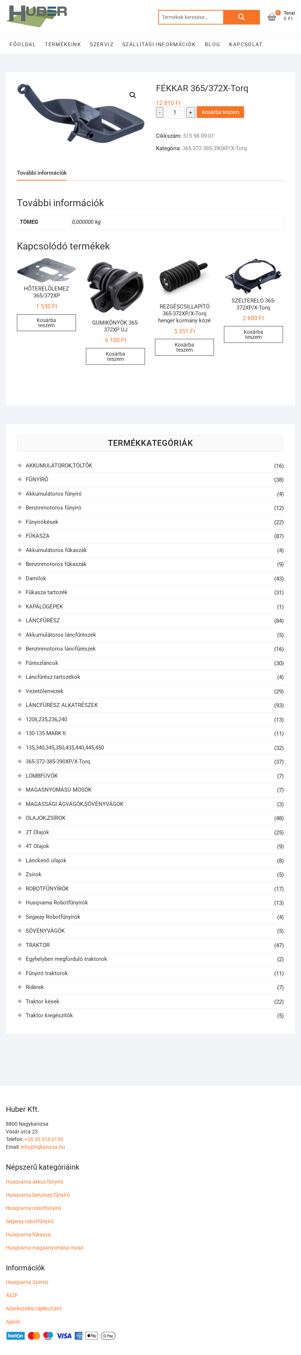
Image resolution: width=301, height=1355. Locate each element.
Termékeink (63, 44)
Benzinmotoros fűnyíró (53, 507)
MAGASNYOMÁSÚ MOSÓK (58, 789)
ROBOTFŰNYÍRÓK (47, 888)
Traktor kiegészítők (49, 1015)
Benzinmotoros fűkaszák (56, 564)
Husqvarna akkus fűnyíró (34, 1182)
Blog (213, 44)
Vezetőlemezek (45, 691)
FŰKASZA (38, 536)
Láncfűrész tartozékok (53, 677)
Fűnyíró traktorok (47, 973)
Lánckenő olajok (46, 860)
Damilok (36, 578)
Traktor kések (42, 1001)
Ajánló (13, 1322)
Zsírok (33, 874)
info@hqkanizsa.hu (43, 1147)
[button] (132, 95)
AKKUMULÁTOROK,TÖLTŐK (59, 465)
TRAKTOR (38, 945)
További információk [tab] (42, 173)
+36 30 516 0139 (44, 1139)
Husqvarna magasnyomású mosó (44, 1248)
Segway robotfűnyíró (30, 1221)
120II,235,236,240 (46, 719)
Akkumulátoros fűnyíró (54, 493)
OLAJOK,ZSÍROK (45, 818)
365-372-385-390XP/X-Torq (214, 148)
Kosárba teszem (220, 112)
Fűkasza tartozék (47, 592)
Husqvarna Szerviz (27, 1282)
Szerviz (101, 44)
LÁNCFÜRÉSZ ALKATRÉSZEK (62, 705)
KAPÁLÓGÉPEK (44, 606)
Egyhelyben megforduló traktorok (66, 959)
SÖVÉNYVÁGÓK (45, 931)
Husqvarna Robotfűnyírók (57, 902)
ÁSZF (12, 1295)
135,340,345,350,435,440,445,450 (65, 747)
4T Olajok (37, 846)
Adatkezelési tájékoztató (34, 1308)
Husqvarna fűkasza (28, 1234)
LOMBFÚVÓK (42, 776)
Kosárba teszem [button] (46, 322)
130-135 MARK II (46, 733)
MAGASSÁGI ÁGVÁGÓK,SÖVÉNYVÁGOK (74, 804)
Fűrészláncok (42, 663)
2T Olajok (37, 832)
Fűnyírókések (42, 522)
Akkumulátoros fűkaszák (56, 550)
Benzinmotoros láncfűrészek (61, 648)
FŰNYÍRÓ (37, 479)
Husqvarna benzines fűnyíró (38, 1195)
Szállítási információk (159, 44)
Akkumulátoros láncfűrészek (61, 635)
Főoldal (23, 44)
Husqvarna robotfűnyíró (33, 1208)
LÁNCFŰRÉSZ (43, 620)
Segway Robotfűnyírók (53, 917)
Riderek (35, 987)
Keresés (241, 17)
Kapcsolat (245, 44)
